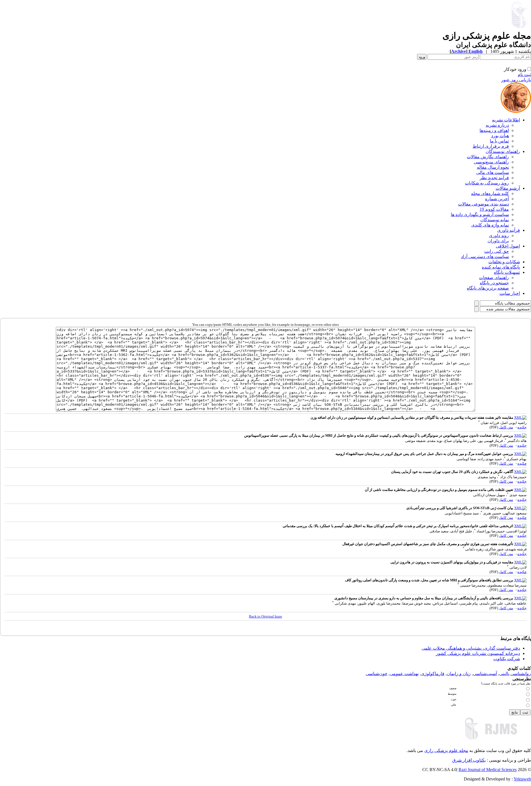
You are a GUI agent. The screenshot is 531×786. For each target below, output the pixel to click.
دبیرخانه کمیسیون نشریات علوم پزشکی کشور (478, 653)
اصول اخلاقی (508, 246)
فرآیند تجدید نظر (494, 177)
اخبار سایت (509, 293)
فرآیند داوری (508, 230)
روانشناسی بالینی (515, 673)
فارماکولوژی (432, 673)
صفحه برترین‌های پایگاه (488, 288)
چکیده (522, 427)
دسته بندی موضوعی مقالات (483, 204)
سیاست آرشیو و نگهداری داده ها (480, 214)
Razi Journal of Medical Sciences (488, 769)
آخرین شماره (497, 198)
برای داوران (498, 240)
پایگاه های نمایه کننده (501, 267)
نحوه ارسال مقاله (493, 167)
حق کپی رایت (496, 251)
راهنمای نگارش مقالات (488, 156)
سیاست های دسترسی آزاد (485, 256)
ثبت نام (524, 74)
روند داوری (499, 235)
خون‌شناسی (376, 673)
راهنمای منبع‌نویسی (491, 162)
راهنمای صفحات (494, 277)
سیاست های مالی (492, 172)
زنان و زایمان (459, 673)
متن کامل (506, 427)
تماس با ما (499, 141)
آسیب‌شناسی (485, 673)
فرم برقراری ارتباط (491, 146)
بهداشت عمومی (404, 673)
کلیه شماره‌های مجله (490, 193)
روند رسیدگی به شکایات (487, 183)
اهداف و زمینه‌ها (494, 130)
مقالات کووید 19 (494, 209)
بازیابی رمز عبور (516, 79)
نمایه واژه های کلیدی (490, 225)
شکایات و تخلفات (504, 261)
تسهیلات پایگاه (507, 272)
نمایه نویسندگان (494, 219)
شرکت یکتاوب (506, 658)
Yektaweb (522, 779)
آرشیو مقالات (508, 188)
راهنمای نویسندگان (503, 151)
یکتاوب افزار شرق (469, 760)
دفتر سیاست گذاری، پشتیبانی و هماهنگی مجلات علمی (470, 648)
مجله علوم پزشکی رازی (446, 750)
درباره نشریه (497, 125)
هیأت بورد (500, 135)
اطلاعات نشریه (506, 120)
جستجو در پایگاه (494, 282)
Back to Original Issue (265, 616)
